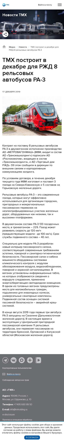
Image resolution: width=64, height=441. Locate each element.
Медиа (12, 47)
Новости (23, 47)
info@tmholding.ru (18, 409)
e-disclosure (8, 414)
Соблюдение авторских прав (15, 380)
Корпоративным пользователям (17, 368)
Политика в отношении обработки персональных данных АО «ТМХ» (17, 421)
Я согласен (32, 437)
